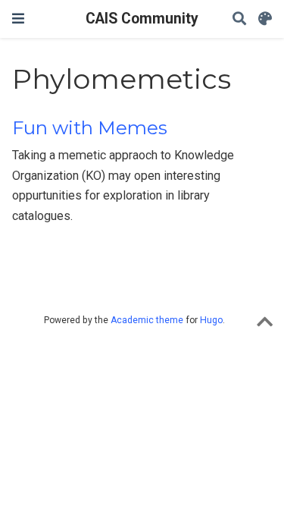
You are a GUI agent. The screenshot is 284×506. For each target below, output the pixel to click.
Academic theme (147, 320)
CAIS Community (142, 18)
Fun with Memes (89, 128)
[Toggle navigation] (18, 18)
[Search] (239, 19)
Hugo (211, 320)
